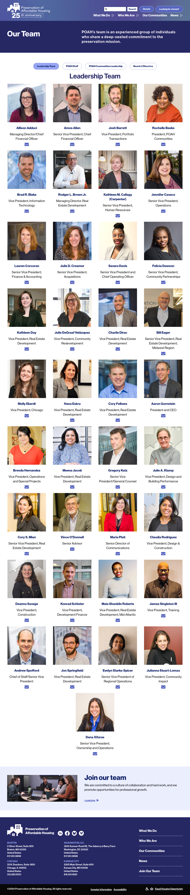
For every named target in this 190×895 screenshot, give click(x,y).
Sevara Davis (117, 266)
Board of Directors (143, 66)
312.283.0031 (14, 874)
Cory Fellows (117, 404)
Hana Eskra (72, 404)
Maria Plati (117, 537)
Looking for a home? (169, 9)
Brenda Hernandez (26, 470)
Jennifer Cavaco (163, 195)
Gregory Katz (117, 470)
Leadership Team (46, 66)
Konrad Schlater (72, 604)
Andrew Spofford (26, 670)
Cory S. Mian (27, 537)
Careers (89, 800)
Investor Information (101, 889)
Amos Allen (72, 128)
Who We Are (126, 15)
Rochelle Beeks (163, 128)
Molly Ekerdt (27, 404)
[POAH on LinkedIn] (60, 833)
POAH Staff (72, 66)
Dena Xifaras (95, 737)
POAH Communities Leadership (106, 66)
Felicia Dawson (163, 266)
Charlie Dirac (117, 333)
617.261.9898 (14, 856)
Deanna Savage (26, 604)
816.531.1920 (70, 874)
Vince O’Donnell (72, 537)
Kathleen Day (26, 333)
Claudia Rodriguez (163, 537)
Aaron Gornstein (163, 404)
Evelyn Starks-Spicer (118, 670)
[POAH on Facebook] (67, 833)
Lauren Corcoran (26, 266)
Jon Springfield (72, 670)
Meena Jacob (72, 470)
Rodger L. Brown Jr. (72, 195)
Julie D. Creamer (72, 266)
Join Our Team (149, 871)
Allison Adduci (26, 128)
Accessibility (120, 889)
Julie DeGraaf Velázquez (72, 333)
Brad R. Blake (26, 195)
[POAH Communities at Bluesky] (74, 833)
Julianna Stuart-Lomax (163, 670)
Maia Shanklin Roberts (118, 604)
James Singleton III (163, 604)
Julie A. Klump (163, 470)
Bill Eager (163, 333)
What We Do (101, 15)
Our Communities (155, 15)
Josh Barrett (118, 128)
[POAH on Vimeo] (81, 833)
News (174, 15)
